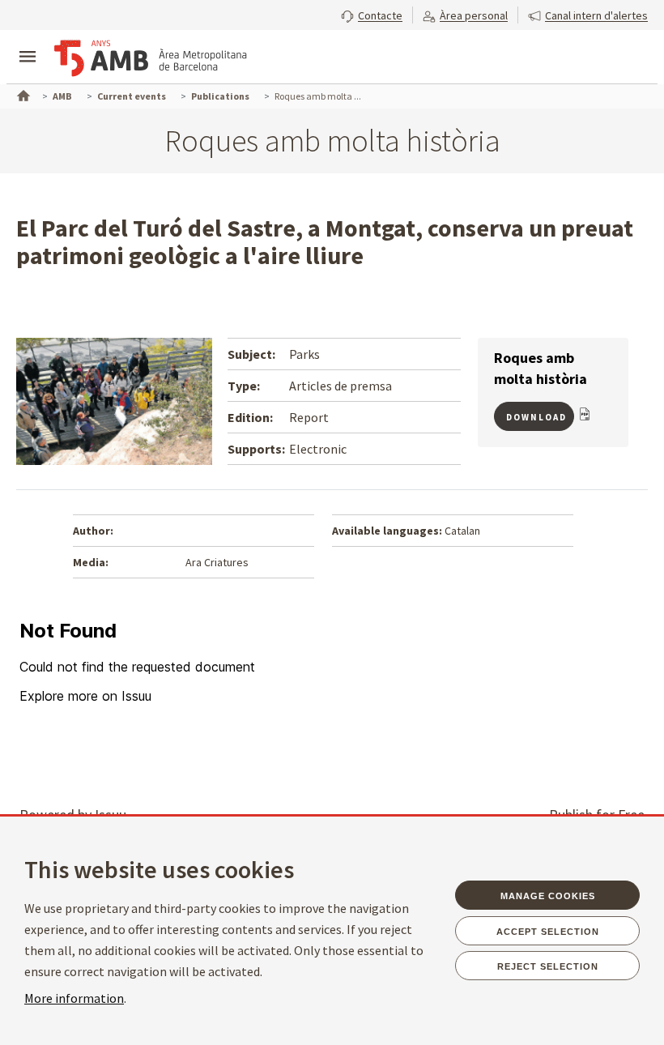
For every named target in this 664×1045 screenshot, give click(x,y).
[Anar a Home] (22, 94)
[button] (371, 13)
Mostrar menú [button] (27, 43)
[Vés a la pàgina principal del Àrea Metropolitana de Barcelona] (150, 58)
